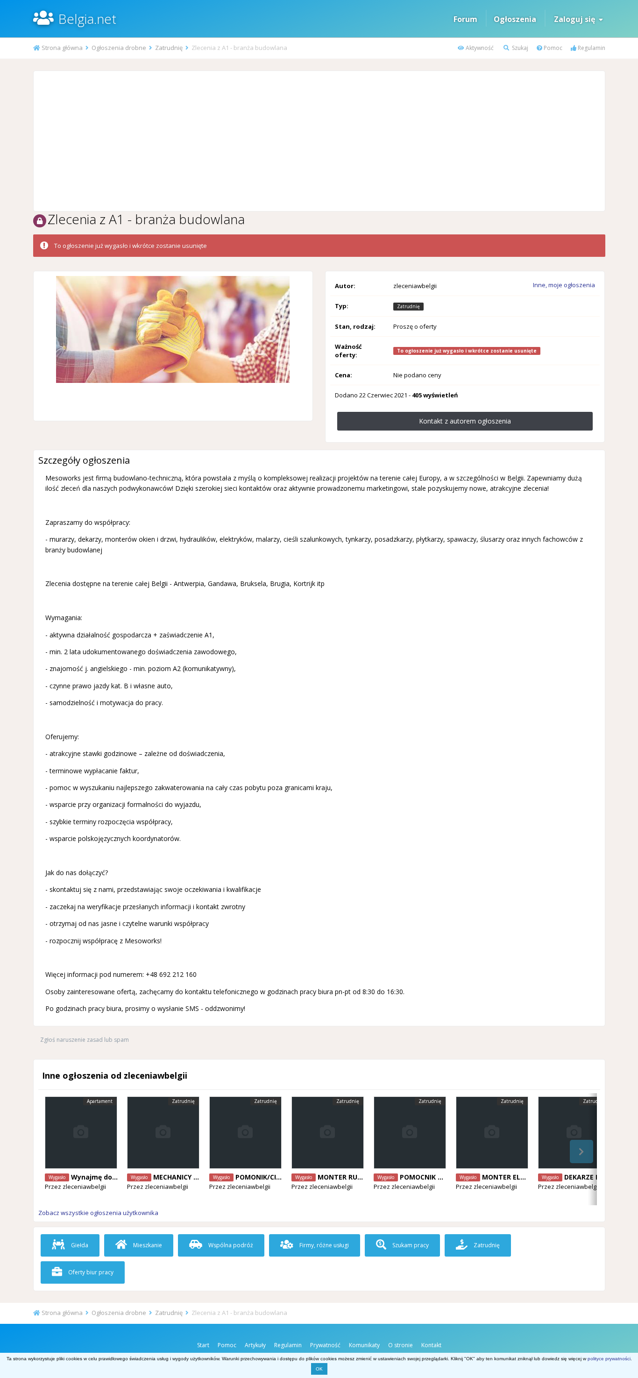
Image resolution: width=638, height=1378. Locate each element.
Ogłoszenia (515, 19)
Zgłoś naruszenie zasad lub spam (84, 1040)
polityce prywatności (609, 1358)
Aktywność (479, 48)
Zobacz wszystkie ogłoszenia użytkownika (98, 1212)
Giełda (79, 1245)
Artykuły (255, 1345)
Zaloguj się (576, 19)
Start (203, 1345)
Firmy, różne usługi (323, 1245)
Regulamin (590, 48)
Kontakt (431, 1345)
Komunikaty (364, 1345)
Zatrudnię (486, 1245)
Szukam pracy (410, 1245)
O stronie (400, 1345)
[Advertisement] (319, 141)
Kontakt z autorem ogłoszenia (465, 421)
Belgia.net (87, 19)
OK (319, 1368)
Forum (465, 19)
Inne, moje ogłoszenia (564, 285)
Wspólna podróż (230, 1245)
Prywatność (325, 1345)
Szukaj (519, 48)
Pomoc (552, 48)
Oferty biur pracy (90, 1272)
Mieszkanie (147, 1245)
